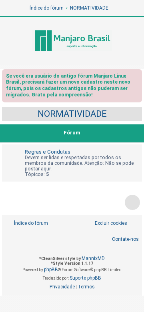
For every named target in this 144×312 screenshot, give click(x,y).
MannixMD (93, 258)
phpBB (51, 269)
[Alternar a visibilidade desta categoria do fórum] (137, 133)
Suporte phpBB (85, 278)
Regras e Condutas (47, 152)
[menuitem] (106, 223)
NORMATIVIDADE (72, 114)
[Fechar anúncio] (136, 77)
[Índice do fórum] (72, 41)
